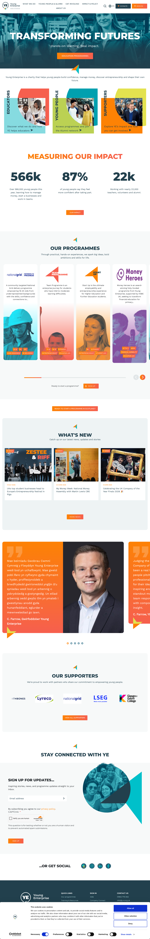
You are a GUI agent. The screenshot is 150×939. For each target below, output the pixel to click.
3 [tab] (75, 643)
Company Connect (97, 900)
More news (75, 517)
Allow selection (130, 916)
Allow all (130, 908)
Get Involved (72, 4)
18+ (20, 349)
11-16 (48, 349)
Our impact (75, 212)
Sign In (140, 6)
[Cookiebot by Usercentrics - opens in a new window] (15, 934)
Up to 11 (126, 348)
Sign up (91, 386)
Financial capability (129, 352)
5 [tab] (82, 643)
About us (61, 8)
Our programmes (68, 897)
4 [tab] (79, 643)
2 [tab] (71, 643)
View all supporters (75, 718)
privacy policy (48, 809)
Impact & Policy (90, 4)
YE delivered (27, 353)
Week (133, 348)
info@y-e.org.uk (123, 900)
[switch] (69, 934)
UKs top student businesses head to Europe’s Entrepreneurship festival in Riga (26, 491)
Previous (136, 377)
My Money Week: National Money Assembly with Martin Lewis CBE (73, 490)
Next (142, 377)
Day (25, 349)
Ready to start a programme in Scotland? (75, 409)
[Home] (11, 6)
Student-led (101, 353)
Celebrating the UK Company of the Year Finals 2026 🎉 (121, 490)
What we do (29, 4)
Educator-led (64, 353)
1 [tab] (68, 643)
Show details (126, 934)
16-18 (15, 349)
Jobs (92, 897)
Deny (130, 924)
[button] (111, 6)
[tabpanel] (65, 587)
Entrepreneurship (49, 353)
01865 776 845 (123, 897)
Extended (62, 349)
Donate (123, 6)
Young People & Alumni (51, 4)
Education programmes (75, 56)
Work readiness (13, 353)
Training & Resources (69, 900)
